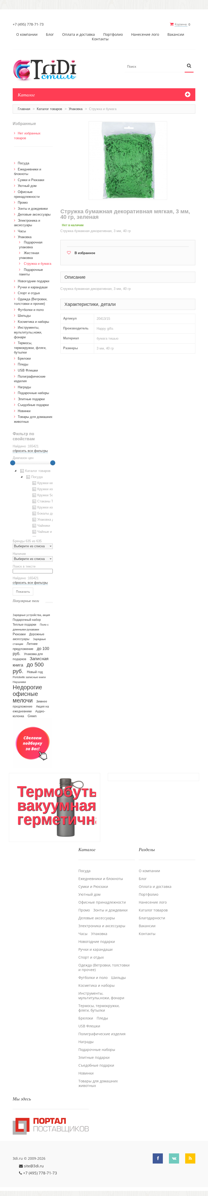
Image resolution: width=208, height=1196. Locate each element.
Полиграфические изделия (102, 1034)
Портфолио (113, 34)
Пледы (23, 364)
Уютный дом (27, 186)
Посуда (23, 163)
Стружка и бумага (37, 264)
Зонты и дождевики (33, 208)
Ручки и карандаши (32, 287)
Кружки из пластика (52, 489)
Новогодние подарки (33, 281)
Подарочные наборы (33, 393)
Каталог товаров (49, 109)
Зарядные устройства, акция (31, 615)
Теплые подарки (24, 624)
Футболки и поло (31, 310)
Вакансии (175, 34)
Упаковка (75, 109)
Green (32, 716)
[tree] (33, 502)
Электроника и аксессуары (101, 926)
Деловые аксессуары (34, 214)
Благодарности (152, 918)
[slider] (12, 462)
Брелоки (24, 358)
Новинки (24, 411)
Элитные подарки (31, 399)
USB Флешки (28, 370)
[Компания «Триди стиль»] (47, 69)
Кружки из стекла (50, 507)
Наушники (19, 681)
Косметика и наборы (33, 322)
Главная (24, 109)
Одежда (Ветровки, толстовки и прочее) (104, 967)
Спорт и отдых (29, 293)
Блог (50, 34)
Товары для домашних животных (98, 1083)
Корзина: (181, 24)
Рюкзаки (19, 634)
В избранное (85, 253)
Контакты (100, 39)
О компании (27, 34)
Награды (24, 387)
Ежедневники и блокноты (100, 878)
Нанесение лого (145, 34)
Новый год (35, 672)
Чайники (43, 525)
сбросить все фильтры (30, 451)
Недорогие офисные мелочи (27, 694)
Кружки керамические (54, 483)
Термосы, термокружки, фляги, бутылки (30, 347)
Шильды (24, 316)
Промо (23, 202)
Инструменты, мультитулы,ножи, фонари (28, 332)
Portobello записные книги (29, 677)
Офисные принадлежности (102, 902)
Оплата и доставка (78, 34)
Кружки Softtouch (50, 495)
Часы (22, 231)
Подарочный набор (27, 620)
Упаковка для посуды (53, 519)
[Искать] (189, 66)
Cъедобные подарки (33, 405)
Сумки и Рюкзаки (31, 180)
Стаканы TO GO (49, 501)
